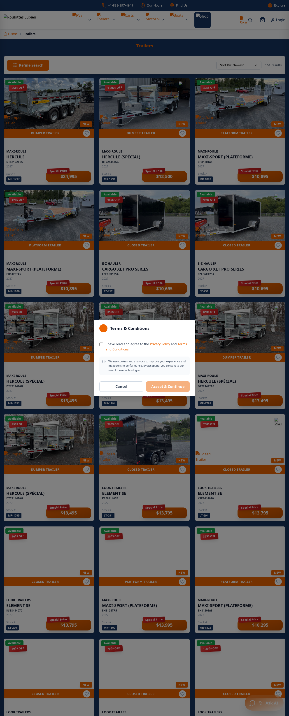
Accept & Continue (167, 386)
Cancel (121, 386)
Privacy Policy (160, 344)
